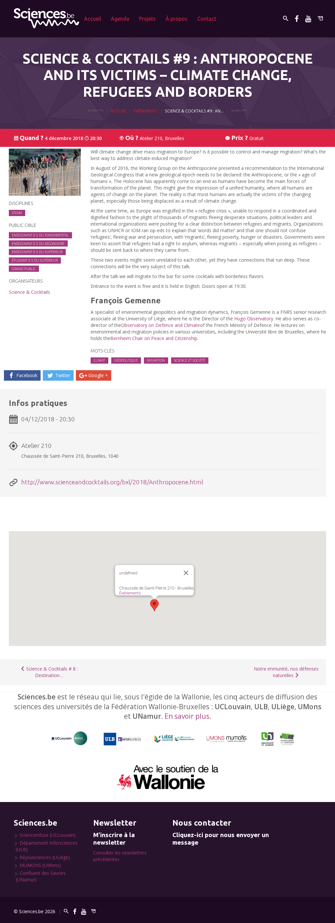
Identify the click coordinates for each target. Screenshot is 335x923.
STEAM (17, 213)
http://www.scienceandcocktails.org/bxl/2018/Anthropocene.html (112, 482)
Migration (156, 360)
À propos (176, 19)
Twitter (62, 375)
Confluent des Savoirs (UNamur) (41, 876)
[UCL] (69, 739)
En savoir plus (187, 716)
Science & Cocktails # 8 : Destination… (51, 672)
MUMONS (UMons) (40, 865)
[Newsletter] (320, 18)
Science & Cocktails (29, 292)
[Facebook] (296, 18)
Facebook (26, 375)
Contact (206, 19)
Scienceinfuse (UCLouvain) (48, 835)
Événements (130, 593)
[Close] (186, 573)
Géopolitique (126, 360)
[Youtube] (308, 18)
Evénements (146, 110)
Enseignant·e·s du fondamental (40, 235)
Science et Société (189, 360)
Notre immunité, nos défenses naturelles (286, 672)
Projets (147, 19)
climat (99, 360)
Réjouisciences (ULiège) (45, 857)
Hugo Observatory (253, 318)
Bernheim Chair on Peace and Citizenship (153, 338)
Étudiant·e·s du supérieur (35, 260)
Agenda (120, 19)
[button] (154, 605)
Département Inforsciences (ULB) (47, 846)
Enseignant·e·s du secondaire (38, 243)
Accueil (92, 19)
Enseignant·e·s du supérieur (37, 252)
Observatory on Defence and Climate (160, 325)
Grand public (24, 269)
